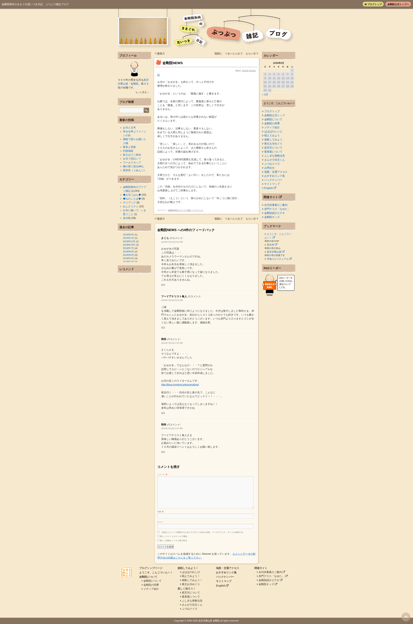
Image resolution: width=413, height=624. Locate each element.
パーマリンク (197, 210)
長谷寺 (270, 244)
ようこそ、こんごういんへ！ (156, 572)
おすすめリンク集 (274, 176)
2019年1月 (128, 238)
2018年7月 (128, 248)
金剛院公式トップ (274, 115)
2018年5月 (128, 255)
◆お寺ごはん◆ (132, 194)
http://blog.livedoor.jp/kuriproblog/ (180, 384)
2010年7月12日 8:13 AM (172, 300)
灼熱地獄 (128, 151)
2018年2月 (128, 261)
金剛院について (273, 119)
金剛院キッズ (272, 217)
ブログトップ (374, 4)
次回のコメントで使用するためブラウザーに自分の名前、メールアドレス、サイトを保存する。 (203, 532)
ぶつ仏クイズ (272, 163)
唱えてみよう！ (191, 576)
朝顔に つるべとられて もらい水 (236, 53)
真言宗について (273, 147)
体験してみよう (273, 139)
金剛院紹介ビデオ (274, 213)
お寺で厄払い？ (132, 158)
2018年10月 (129, 244)
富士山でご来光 (132, 154)
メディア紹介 (272, 127)
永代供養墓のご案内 (275, 205)
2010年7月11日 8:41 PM (172, 242)
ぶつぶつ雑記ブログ (35, 4)
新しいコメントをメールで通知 (173, 536)
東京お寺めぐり (273, 143)
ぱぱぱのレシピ (273, 131)
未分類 (127, 218)
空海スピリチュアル (278, 259)
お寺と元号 (129, 127)
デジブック (129, 202)
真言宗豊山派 (274, 251)
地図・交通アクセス (275, 171)
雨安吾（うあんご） (134, 170)
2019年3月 (128, 234)
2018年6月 (128, 251)
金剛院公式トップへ (398, 4)
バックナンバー (273, 180)
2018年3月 (128, 258)
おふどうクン (130, 206)
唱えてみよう (272, 135)
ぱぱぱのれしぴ (191, 572)
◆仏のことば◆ (132, 198)
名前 (160, 512)
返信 (163, 285)
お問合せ (269, 167)
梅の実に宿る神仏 (133, 166)
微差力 (160, 53)
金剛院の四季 (272, 123)
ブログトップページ (150, 568)
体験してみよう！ (192, 580)
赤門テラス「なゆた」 (277, 209)
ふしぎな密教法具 (274, 155)
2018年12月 (129, 241)
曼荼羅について (273, 151)
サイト (160, 522)
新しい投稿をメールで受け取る (173, 540)
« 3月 (265, 94)
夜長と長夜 (129, 147)
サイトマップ (272, 184)
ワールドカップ (132, 162)
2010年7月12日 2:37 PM (172, 343)
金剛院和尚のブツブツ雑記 (179, 210)
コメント (162, 474)
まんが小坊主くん (274, 159)
